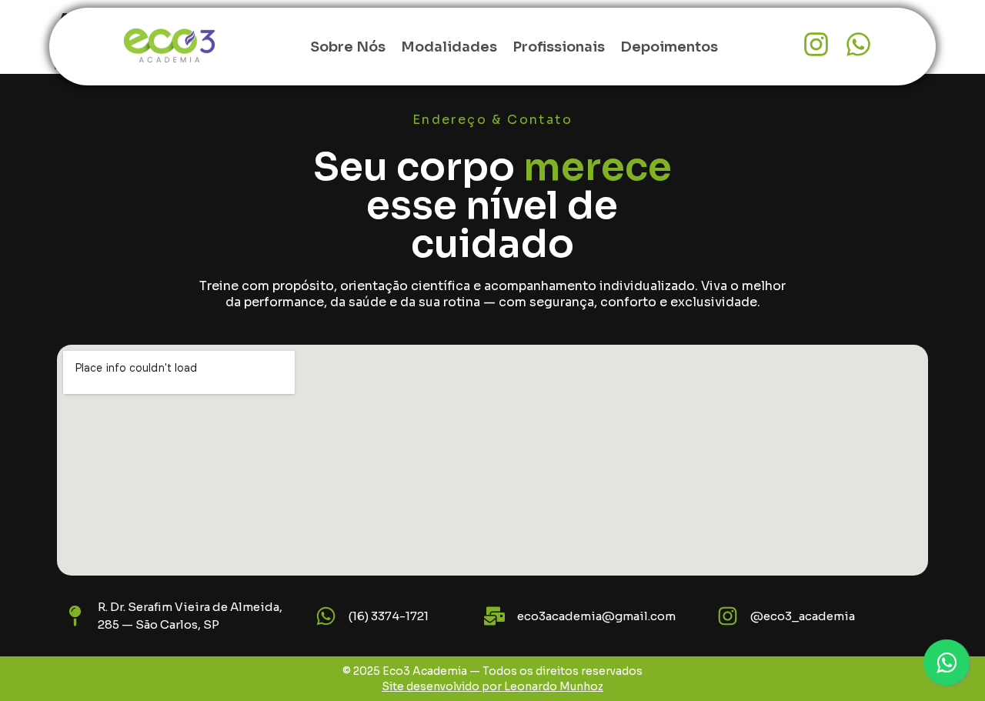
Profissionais (559, 46)
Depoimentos (669, 46)
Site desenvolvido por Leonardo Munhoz (492, 686)
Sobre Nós (348, 46)
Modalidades (449, 46)
